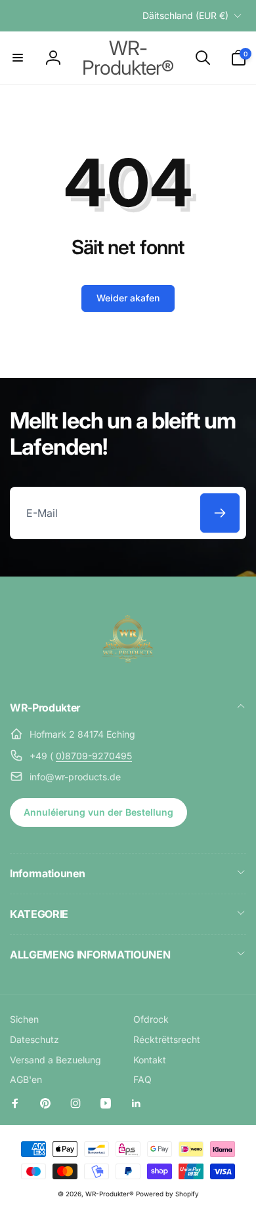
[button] (17, 57)
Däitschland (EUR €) (185, 15)
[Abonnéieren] (220, 513)
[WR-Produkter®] (128, 672)
